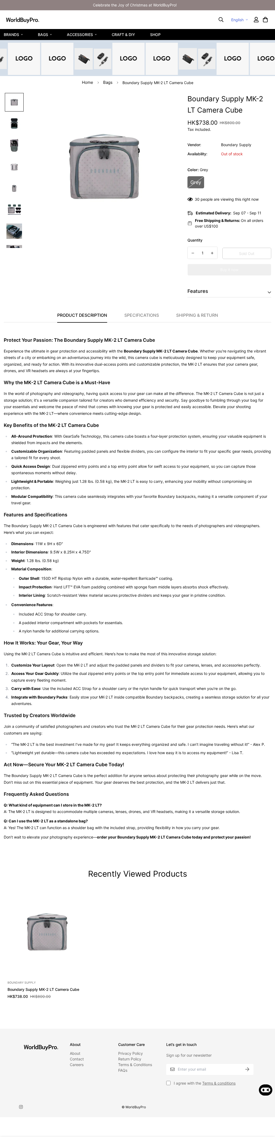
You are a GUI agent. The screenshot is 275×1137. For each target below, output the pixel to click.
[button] (265, 20)
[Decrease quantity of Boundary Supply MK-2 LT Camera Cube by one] (193, 253)
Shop (155, 34)
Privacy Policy (130, 1053)
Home (87, 82)
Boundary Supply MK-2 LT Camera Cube (43, 989)
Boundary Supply (236, 144)
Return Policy (129, 1059)
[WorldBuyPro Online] (22, 20)
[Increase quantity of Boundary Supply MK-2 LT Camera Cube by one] (212, 253)
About (75, 1053)
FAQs (122, 1070)
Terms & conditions (219, 1083)
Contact (77, 1059)
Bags (43, 34)
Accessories (80, 34)
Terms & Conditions (135, 1064)
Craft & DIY (123, 34)
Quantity (194, 240)
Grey (195, 182)
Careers (77, 1064)
